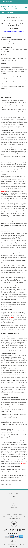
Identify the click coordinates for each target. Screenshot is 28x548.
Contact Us (14, 505)
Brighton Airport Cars (9, 6)
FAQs (14, 503)
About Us (14, 496)
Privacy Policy (14, 508)
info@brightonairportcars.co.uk (14, 31)
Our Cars (14, 499)
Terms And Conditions (14, 510)
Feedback (14, 501)
